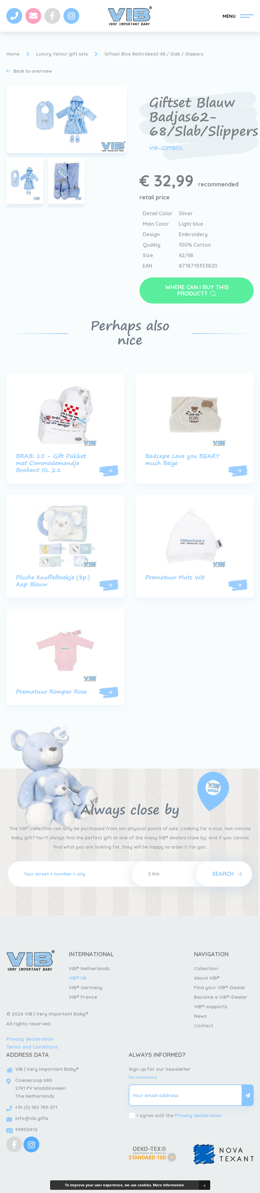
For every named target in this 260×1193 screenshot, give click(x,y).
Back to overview (32, 71)
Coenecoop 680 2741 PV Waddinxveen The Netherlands (40, 1088)
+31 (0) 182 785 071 (36, 1107)
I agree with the (179, 1115)
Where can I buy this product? (197, 290)
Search (223, 873)
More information (168, 1185)
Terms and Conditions (32, 1047)
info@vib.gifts (32, 1118)
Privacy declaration (29, 1039)
